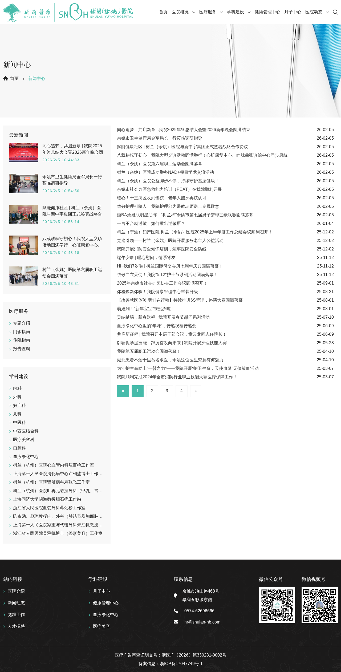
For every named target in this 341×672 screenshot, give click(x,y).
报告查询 (21, 348)
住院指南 (21, 340)
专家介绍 (21, 323)
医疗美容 (101, 626)
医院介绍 (16, 591)
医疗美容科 (23, 439)
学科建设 (235, 12)
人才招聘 (16, 626)
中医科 (19, 422)
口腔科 (19, 448)
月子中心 (292, 12)
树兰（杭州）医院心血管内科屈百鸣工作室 (53, 465)
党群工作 (16, 614)
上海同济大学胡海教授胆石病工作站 (47, 499)
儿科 (17, 414)
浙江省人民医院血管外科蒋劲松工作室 (49, 507)
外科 (17, 397)
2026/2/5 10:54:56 (61, 191)
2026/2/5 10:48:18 (61, 252)
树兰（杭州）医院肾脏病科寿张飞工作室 (51, 482)
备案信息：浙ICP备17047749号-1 (171, 663)
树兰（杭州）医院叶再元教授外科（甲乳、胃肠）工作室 (66, 490)
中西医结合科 (26, 431)
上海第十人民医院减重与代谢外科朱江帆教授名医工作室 (66, 525)
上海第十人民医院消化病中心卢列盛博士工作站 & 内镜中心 (69, 473)
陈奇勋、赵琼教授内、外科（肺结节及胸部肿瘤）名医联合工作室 (75, 516)
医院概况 (180, 12)
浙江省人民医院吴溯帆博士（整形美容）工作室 (58, 533)
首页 (163, 12)
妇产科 (19, 405)
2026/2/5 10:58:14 (61, 222)
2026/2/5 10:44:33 (61, 160)
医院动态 (313, 12)
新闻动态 (16, 603)
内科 (17, 388)
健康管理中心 (267, 12)
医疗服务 (207, 12)
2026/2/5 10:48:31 (61, 283)
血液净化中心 (26, 456)
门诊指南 (21, 331)
